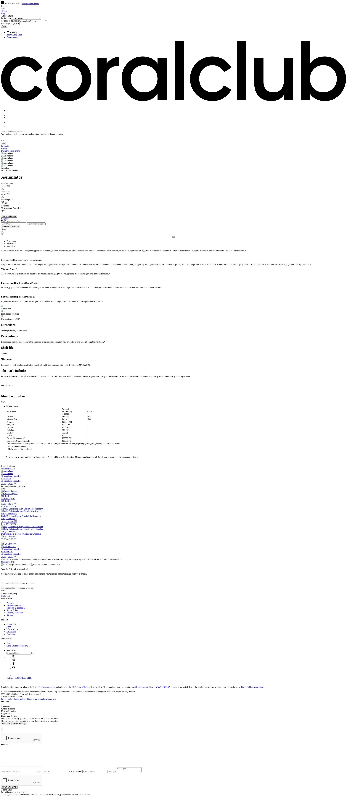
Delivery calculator (15, 613)
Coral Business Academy (17, 646)
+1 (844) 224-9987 (161, 687)
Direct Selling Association (44, 687)
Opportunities (12, 37)
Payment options (14, 605)
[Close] (2, 704)
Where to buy (12, 629)
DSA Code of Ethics (80, 687)
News (4, 11)
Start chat (6, 724)
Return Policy (12, 610)
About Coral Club (14, 35)
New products (28, 3)
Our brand (11, 634)
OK (12, 562)
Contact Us (11, 624)
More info (5, 562)
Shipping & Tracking (16, 608)
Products (10, 603)
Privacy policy (7, 699)
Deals (36, 3)
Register (4, 219)
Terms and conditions (23, 699)
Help (3, 13)
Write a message (19, 724)
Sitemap (10, 615)
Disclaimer (11, 632)
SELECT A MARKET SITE (19, 678)
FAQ (9, 627)
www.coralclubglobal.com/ (44, 699)
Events (4, 6)
